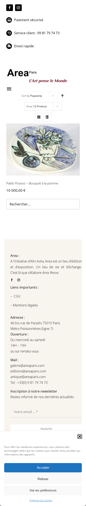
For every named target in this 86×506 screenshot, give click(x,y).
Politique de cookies (40, 500)
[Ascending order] (62, 96)
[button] (80, 436)
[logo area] (37, 69)
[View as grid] (39, 117)
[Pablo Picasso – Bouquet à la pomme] (43, 149)
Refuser (43, 479)
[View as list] (47, 117)
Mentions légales (25, 305)
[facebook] (9, 7)
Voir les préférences (43, 490)
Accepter (43, 467)
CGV (17, 296)
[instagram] (18, 7)
